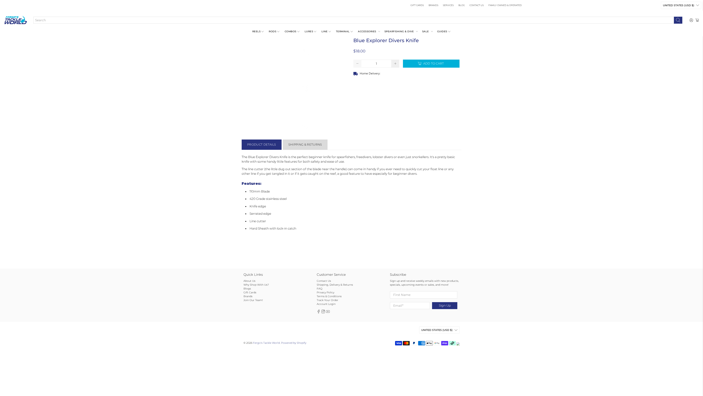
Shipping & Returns (305, 144)
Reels (256, 31)
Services (448, 5)
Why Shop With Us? (256, 284)
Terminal (343, 31)
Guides (442, 31)
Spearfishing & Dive (399, 31)
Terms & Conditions (329, 296)
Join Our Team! (253, 300)
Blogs (247, 288)
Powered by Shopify (293, 342)
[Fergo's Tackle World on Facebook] (318, 312)
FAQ (319, 288)
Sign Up (445, 305)
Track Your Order (327, 300)
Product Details (261, 144)
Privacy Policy (325, 292)
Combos (290, 31)
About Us (249, 281)
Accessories (367, 31)
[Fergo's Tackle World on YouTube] (328, 312)
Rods (272, 31)
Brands (433, 5)
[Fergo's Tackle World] (15, 20)
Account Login (326, 304)
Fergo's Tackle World (266, 342)
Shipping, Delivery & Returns (335, 284)
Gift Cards (417, 5)
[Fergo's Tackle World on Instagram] (323, 312)
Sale (425, 31)
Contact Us (476, 5)
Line (324, 31)
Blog (461, 5)
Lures (309, 31)
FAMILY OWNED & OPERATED (505, 5)
